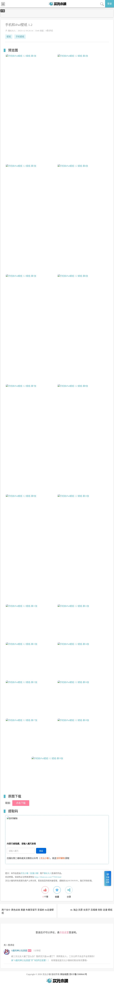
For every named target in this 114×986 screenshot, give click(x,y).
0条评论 (49, 31)
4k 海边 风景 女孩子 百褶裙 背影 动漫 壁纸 (91, 910)
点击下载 (21, 803)
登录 (109, 4)
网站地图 (64, 974)
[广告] (57, 17)
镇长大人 (12, 31)
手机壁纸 (20, 36)
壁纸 (9, 36)
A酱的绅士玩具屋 (19, 950)
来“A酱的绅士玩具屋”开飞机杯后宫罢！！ (30, 960)
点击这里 (64, 932)
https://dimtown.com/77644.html (48, 877)
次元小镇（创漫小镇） (30, 873)
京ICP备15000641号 (78, 974)
